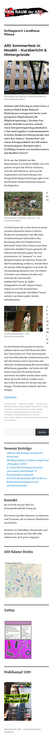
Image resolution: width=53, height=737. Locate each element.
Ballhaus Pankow (11, 406)
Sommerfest (9, 417)
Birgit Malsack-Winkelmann (30, 406)
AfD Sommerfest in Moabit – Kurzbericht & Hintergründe (25, 50)
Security (36, 415)
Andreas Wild (41, 404)
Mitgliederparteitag (21, 412)
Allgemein (23, 404)
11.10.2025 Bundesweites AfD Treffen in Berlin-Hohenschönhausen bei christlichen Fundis (27, 482)
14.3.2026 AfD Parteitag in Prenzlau (24, 467)
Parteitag (8, 415)
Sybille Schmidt (21, 417)
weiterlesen (10, 397)
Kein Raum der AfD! (12, 729)
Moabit (31, 404)
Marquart (8, 412)
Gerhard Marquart (20, 409)
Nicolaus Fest (35, 412)
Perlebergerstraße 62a (22, 415)
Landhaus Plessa (36, 409)
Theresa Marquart (36, 417)
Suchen (42, 432)
